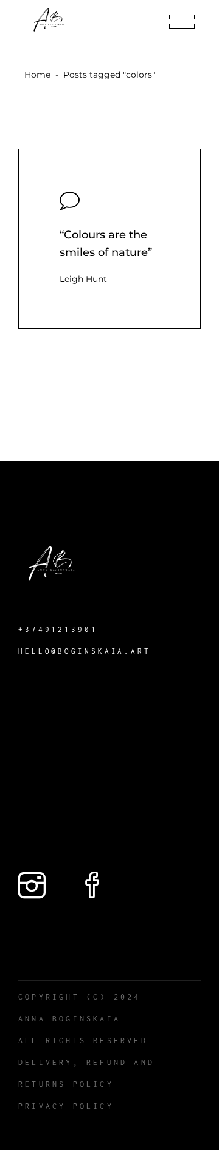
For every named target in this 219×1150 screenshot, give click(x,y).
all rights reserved (83, 1040)
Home (37, 74)
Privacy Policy (66, 1106)
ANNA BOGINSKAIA (69, 1018)
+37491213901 (58, 629)
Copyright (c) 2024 (79, 996)
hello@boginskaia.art (84, 651)
